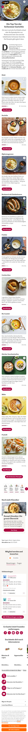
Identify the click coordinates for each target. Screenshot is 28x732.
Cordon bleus (5, 65)
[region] (14, 719)
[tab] (14, 701)
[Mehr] (24, 593)
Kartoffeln (19, 62)
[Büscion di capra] (7, 655)
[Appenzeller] (20, 655)
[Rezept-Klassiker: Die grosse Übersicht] (14, 509)
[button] (4, 577)
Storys (24, 670)
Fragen (19, 563)
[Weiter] (26, 488)
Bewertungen (10, 563)
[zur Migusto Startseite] (5, 1)
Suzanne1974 (12, 576)
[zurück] (2, 7)
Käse (22, 60)
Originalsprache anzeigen (9, 590)
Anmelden (16, 558)
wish (9, 599)
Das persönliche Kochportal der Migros (11, 670)
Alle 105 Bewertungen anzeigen (13, 617)
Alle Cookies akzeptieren (14, 729)
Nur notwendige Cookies (14, 726)
